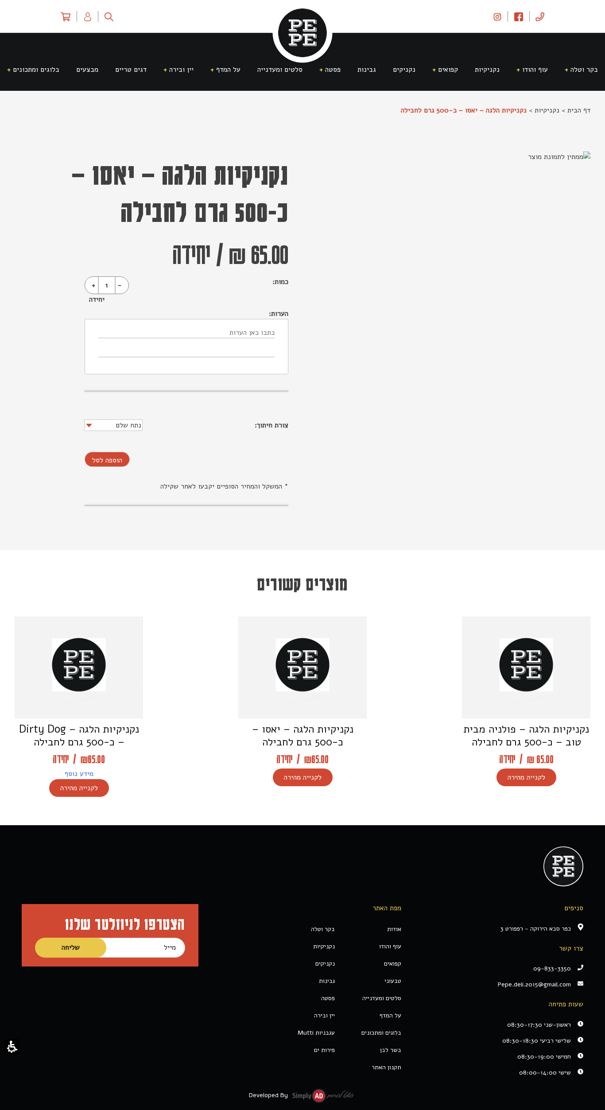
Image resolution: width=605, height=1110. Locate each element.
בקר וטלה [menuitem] (584, 69)
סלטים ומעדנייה (381, 998)
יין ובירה (324, 1015)
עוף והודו (390, 946)
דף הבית (578, 110)
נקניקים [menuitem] (404, 69)
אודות (394, 929)
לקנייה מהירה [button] (526, 777)
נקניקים (325, 963)
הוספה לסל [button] (107, 460)
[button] (12, 1047)
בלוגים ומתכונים (381, 1032)
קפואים (392, 963)
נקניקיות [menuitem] (487, 69)
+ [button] (93, 285)
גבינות (327, 981)
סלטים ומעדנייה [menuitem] (279, 69)
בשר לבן (390, 1050)
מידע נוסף (79, 774)
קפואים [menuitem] (448, 69)
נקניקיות (547, 110)
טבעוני (392, 981)
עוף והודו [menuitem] (535, 69)
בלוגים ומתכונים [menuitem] (36, 69)
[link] (497, 16)
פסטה (328, 998)
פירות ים (324, 1050)
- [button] (119, 285)
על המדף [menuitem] (228, 69)
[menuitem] (539, 16)
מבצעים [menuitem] (87, 69)
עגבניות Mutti (316, 1032)
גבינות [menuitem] (366, 69)
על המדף (390, 1015)
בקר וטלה (323, 929)
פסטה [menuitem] (333, 69)
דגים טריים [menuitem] (131, 69)
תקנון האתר (386, 1067)
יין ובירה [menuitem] (181, 69)
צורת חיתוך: (270, 425)
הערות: (278, 313)
